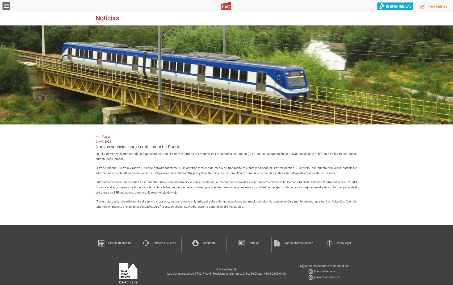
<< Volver (103, 136)
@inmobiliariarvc (324, 271)
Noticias (254, 243)
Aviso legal (343, 243)
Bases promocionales (298, 243)
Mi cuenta (209, 243)
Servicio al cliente (164, 243)
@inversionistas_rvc (326, 277)
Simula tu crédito (119, 243)
